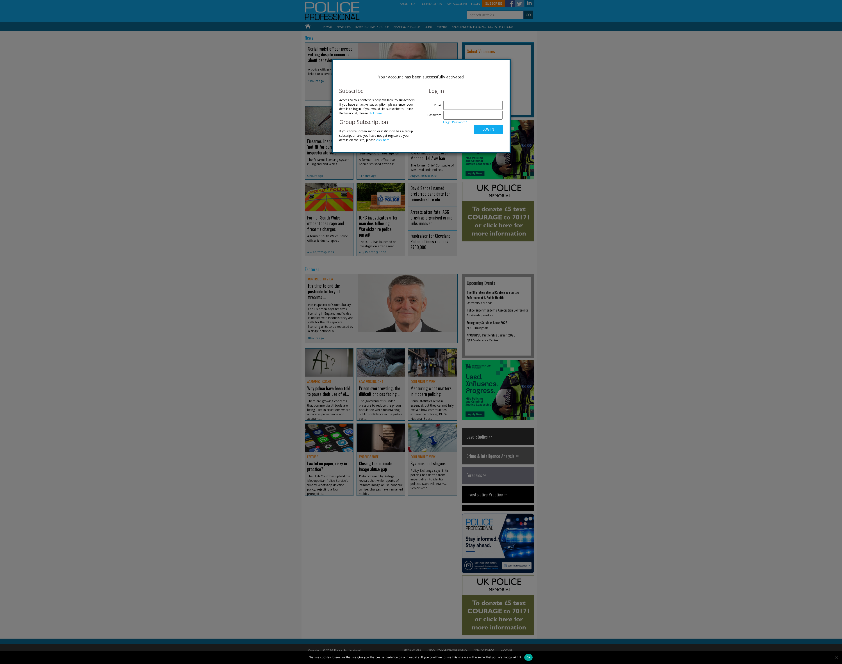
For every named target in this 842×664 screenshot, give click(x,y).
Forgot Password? (455, 122)
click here (375, 113)
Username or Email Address (433, 103)
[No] (836, 657)
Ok (528, 657)
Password (434, 115)
